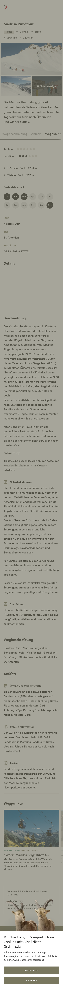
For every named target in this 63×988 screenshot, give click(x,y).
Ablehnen (31, 980)
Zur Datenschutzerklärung (29, 959)
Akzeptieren (31, 970)
